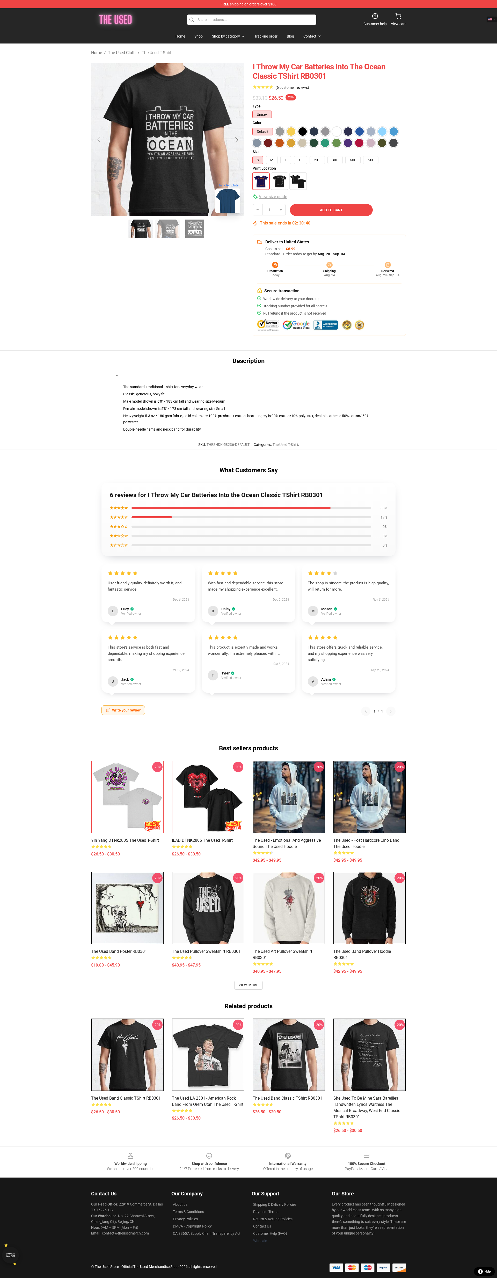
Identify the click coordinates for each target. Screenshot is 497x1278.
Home (96, 52)
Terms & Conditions (188, 1212)
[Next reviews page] (391, 711)
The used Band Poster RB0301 (119, 951)
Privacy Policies (185, 1219)
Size (256, 152)
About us (180, 1204)
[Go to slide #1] (140, 229)
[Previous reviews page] (365, 711)
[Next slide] (236, 139)
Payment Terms (265, 1212)
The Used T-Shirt (156, 52)
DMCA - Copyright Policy (192, 1226)
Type (257, 106)
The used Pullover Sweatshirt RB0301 (206, 951)
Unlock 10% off (10, 1255)
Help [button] (488, 1271)
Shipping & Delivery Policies (274, 1204)
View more (249, 985)
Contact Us (262, 1226)
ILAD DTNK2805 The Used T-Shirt (202, 840)
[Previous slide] (99, 139)
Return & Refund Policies (273, 1219)
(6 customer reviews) (292, 87)
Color (257, 123)
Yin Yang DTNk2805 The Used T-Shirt (125, 840)
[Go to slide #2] (167, 229)
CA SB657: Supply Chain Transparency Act (206, 1233)
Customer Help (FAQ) (270, 1233)
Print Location (264, 168)
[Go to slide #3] (194, 229)
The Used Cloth (122, 52)
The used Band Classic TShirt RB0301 (126, 1098)
